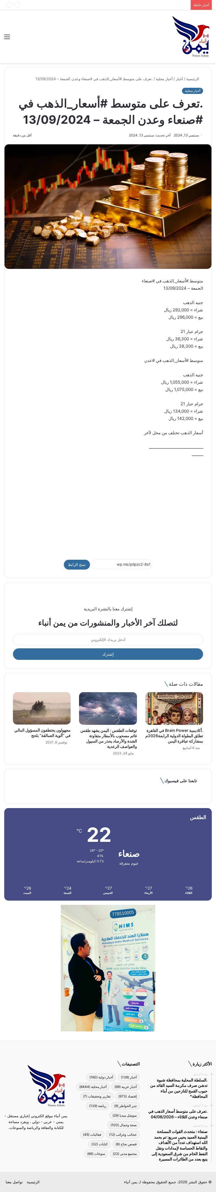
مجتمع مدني (125, 1153)
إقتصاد (127, 1096)
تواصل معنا (14, 1182)
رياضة (97, 1106)
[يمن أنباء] (191, 36)
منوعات (96, 1153)
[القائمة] (7, 38)
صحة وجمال (124, 1125)
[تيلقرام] (32, 1138)
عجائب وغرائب (123, 1134)
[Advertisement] (108, 506)
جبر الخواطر (125, 1106)
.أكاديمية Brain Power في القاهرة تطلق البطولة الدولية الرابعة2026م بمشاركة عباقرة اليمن (174, 735)
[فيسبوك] (46, 1138)
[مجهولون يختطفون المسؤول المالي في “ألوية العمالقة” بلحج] (42, 708)
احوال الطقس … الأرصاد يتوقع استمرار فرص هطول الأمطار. (141, 5)
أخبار (179, 79)
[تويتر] (39, 1138)
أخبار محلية (164, 79)
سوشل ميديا (124, 1115)
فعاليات (92, 1134)
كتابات (99, 1144)
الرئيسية (193, 79)
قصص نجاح (126, 1144)
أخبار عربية (125, 1087)
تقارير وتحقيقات (97, 1096)
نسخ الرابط (77, 564)
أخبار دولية (101, 1077)
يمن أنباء (131, 1182)
